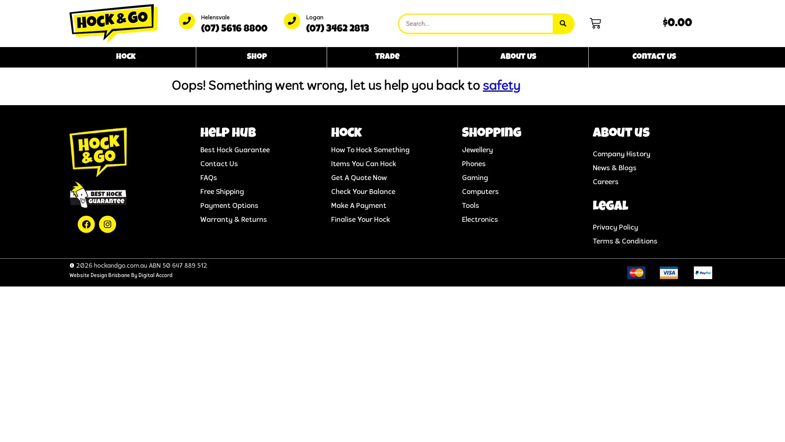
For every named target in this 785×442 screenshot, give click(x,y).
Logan (314, 18)
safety (501, 86)
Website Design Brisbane (100, 275)
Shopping (491, 134)
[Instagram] (107, 224)
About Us (518, 57)
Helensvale (215, 18)
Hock (126, 57)
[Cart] (595, 23)
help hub (228, 134)
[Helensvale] (187, 21)
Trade (387, 57)
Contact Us (654, 57)
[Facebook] (86, 224)
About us (621, 134)
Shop (257, 57)
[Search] (563, 24)
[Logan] (292, 21)
